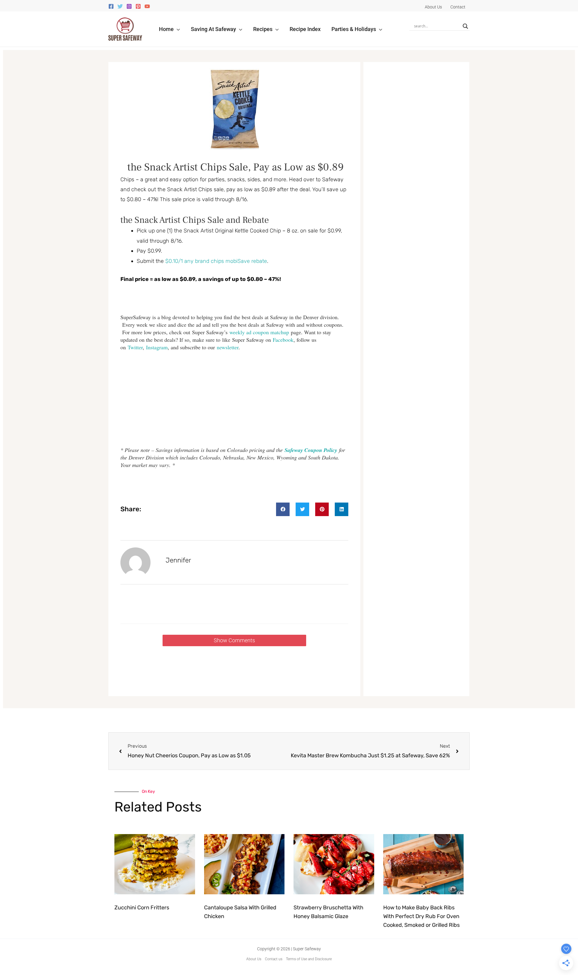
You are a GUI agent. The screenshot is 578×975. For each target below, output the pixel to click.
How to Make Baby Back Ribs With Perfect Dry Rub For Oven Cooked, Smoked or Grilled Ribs (421, 916)
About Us (253, 959)
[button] (177, 29)
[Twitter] (120, 6)
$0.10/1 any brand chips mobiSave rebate (216, 261)
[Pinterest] (138, 6)
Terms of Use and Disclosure (309, 959)
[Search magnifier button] (465, 26)
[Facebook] (111, 6)
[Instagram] (129, 6)
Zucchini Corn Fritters (141, 907)
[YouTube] (147, 6)
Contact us (273, 959)
